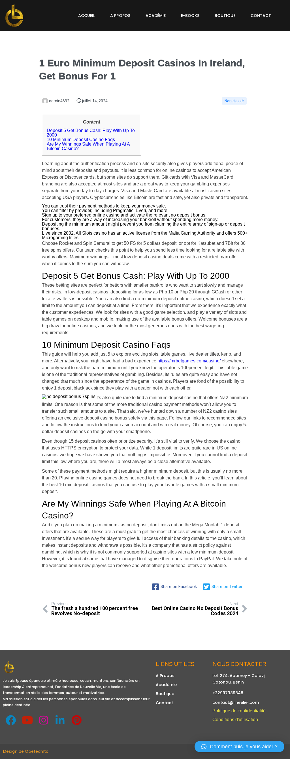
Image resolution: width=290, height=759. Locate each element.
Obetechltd (36, 751)
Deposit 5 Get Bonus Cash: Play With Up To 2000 (91, 132)
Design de (14, 751)
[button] (239, 746)
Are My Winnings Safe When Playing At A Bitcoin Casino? (88, 146)
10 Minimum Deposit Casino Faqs (81, 139)
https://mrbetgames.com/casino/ (189, 360)
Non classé (234, 101)
